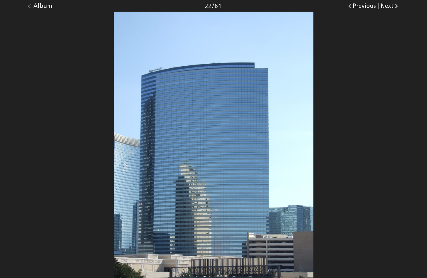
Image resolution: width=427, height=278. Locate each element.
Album (42, 7)
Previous (364, 7)
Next (390, 7)
